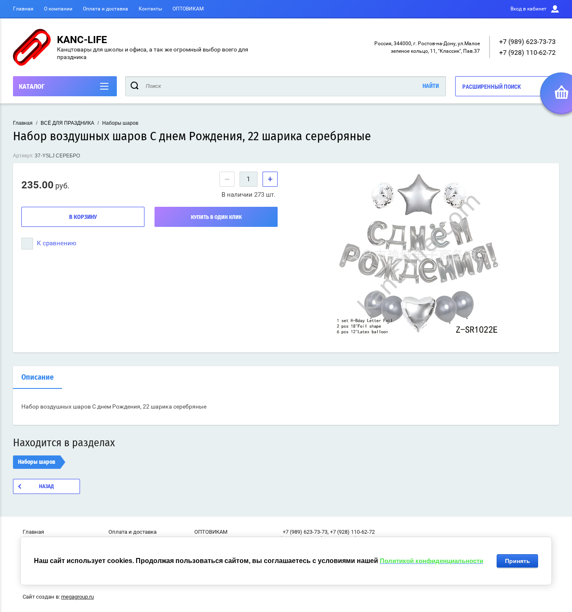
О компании (58, 9)
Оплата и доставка (105, 9)
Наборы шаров (120, 123)
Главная (23, 9)
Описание (37, 377)
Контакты (150, 9)
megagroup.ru (77, 597)
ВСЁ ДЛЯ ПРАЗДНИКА (67, 123)
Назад (46, 486)
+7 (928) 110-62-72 (527, 53)
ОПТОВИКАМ (188, 9)
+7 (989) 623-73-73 (527, 42)
